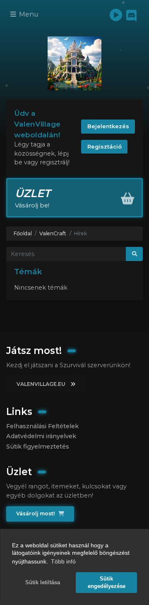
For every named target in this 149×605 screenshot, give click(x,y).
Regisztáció (104, 146)
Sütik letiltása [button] (42, 582)
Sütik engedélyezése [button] (106, 582)
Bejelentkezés (108, 126)
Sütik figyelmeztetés (37, 446)
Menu (27, 14)
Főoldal (23, 233)
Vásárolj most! (36, 513)
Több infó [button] (63, 561)
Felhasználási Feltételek (42, 426)
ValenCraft (52, 233)
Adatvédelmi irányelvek (41, 436)
